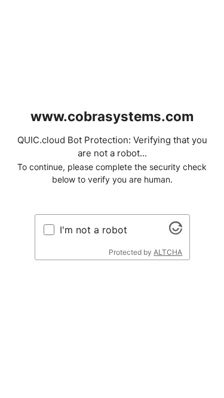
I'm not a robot (93, 230)
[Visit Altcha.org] (175, 231)
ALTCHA (168, 252)
